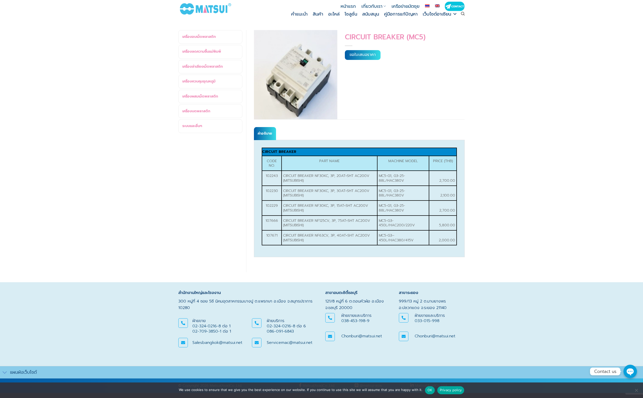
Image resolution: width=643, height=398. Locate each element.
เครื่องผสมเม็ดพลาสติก (200, 96)
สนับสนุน (370, 14)
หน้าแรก (348, 6)
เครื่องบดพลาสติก (196, 111)
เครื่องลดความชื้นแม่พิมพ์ (201, 51)
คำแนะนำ (299, 14)
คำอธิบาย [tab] (265, 133)
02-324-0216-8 (206, 326)
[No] (636, 392)
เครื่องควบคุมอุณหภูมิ (199, 81)
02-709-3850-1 (206, 331)
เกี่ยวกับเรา (372, 6)
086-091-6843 (280, 331)
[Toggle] (5, 372)
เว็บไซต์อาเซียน (437, 14)
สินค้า (318, 14)
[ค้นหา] (463, 14)
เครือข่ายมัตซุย (405, 6)
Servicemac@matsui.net (289, 343)
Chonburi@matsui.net (361, 336)
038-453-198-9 (355, 321)
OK (429, 390)
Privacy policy (451, 390)
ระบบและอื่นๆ (192, 126)
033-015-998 (427, 321)
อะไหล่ (334, 14)
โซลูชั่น (351, 14)
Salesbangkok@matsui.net (217, 343)
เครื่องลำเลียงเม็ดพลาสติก (202, 66)
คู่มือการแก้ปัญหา (401, 14)
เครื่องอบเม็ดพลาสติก (199, 36)
